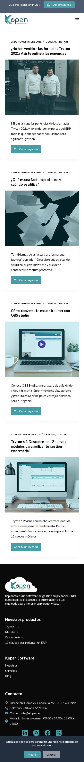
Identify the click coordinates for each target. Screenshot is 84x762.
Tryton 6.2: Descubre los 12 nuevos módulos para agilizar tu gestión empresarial (38, 446)
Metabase (11, 632)
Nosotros (11, 665)
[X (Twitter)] (59, 733)
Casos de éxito (14, 637)
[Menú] (77, 19)
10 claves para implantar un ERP (26, 642)
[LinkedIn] (25, 733)
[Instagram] (36, 733)
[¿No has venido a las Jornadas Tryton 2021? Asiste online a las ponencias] (42, 87)
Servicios (11, 670)
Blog (8, 676)
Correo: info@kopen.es (25, 713)
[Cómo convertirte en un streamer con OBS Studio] (42, 349)
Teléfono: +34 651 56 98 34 (28, 708)
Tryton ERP (12, 626)
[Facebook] (47, 733)
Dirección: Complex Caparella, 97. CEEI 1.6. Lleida (43, 703)
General (51, 41)
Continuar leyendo (26, 150)
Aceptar (32, 754)
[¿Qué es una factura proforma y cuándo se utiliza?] (42, 218)
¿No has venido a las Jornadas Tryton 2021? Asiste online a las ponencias (40, 50)
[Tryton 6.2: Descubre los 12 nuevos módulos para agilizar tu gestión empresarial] (42, 484)
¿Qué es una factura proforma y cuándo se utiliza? (36, 181)
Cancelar (51, 754)
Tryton (62, 41)
